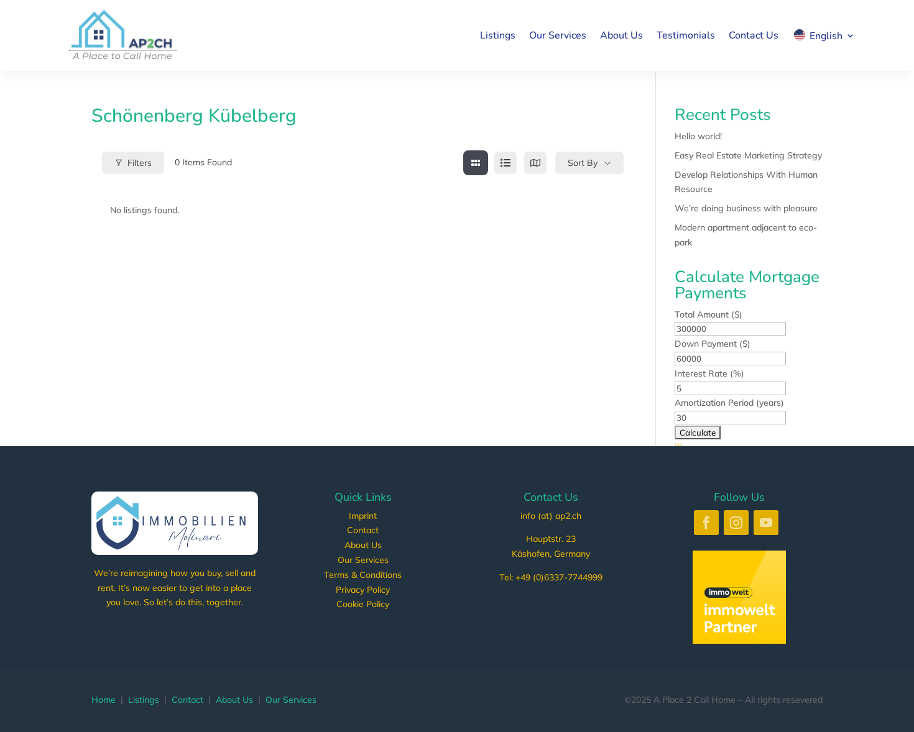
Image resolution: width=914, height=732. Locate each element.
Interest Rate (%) (709, 373)
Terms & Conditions (363, 574)
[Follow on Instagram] (736, 522)
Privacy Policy (363, 589)
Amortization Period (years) (729, 402)
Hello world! (698, 136)
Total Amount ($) (708, 314)
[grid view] (475, 162)
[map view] (535, 162)
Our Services (557, 35)
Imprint (363, 515)
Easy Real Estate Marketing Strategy (748, 155)
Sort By (583, 162)
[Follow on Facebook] (706, 522)
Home (103, 699)
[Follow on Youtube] (766, 522)
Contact (363, 530)
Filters (139, 162)
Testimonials (686, 35)
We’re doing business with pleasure (746, 208)
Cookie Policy (362, 604)
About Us (621, 35)
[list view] (505, 162)
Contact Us (753, 35)
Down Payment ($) (712, 343)
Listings (497, 35)
